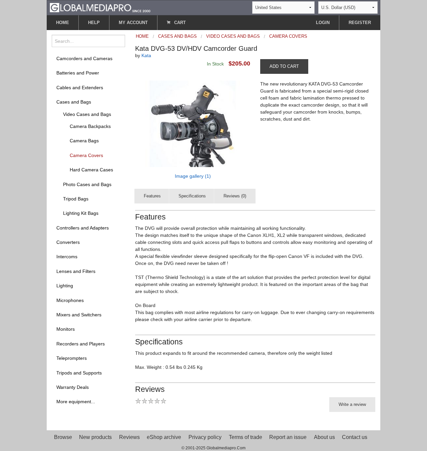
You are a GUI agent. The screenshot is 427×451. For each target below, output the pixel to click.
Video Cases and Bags (87, 114)
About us (324, 437)
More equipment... (75, 401)
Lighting (64, 285)
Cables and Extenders (79, 87)
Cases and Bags (73, 102)
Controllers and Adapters (82, 228)
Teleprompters (71, 358)
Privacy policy (205, 437)
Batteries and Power (77, 73)
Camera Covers (86, 155)
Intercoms (66, 256)
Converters (68, 242)
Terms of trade (245, 437)
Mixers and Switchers (78, 314)
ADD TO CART (284, 66)
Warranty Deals (72, 387)
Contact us (354, 437)
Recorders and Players (80, 343)
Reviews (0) (235, 195)
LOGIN (323, 22)
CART (179, 22)
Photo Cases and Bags (87, 184)
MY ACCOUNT (133, 22)
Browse (63, 437)
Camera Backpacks (90, 126)
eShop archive (164, 437)
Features (152, 195)
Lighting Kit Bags (80, 213)
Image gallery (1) (193, 176)
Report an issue (288, 437)
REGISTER (360, 22)
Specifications (192, 195)
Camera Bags (84, 140)
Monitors (65, 329)
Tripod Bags (75, 198)
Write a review (352, 404)
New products (95, 437)
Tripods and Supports (79, 372)
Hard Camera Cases (91, 169)
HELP (94, 22)
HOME (62, 22)
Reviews (129, 437)
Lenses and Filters (75, 271)
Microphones (70, 300)
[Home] (100, 7)
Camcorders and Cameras (84, 58)
